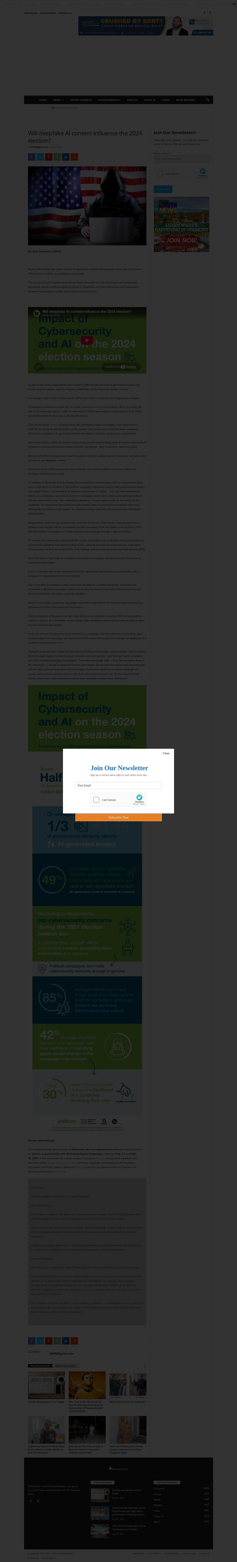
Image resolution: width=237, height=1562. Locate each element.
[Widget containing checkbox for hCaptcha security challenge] (118, 800)
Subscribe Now (118, 817)
